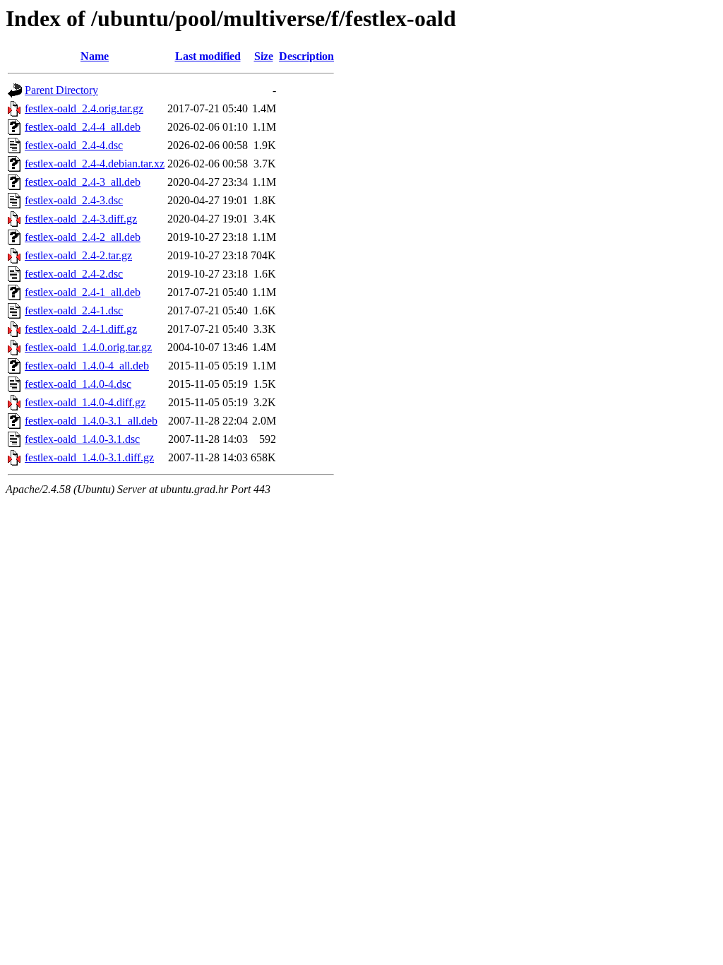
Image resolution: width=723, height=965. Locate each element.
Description (306, 56)
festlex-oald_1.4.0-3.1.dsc (82, 439)
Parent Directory (61, 90)
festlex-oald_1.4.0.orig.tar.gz (88, 347)
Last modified (208, 56)
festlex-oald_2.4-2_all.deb (83, 237)
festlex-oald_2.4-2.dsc (74, 274)
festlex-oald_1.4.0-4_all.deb (87, 366)
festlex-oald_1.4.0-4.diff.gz (85, 402)
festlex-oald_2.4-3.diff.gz (81, 219)
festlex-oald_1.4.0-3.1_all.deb (91, 421)
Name (94, 56)
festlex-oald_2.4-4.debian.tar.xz (95, 164)
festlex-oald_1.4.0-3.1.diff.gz (89, 457)
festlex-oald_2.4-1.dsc (74, 310)
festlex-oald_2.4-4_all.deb (83, 127)
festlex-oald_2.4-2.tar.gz (78, 255)
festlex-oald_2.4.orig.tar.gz (84, 108)
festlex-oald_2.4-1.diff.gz (81, 329)
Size (263, 56)
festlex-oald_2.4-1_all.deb (83, 292)
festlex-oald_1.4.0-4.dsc (78, 384)
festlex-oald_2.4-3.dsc (74, 200)
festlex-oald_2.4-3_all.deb (83, 182)
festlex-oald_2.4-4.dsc (74, 145)
